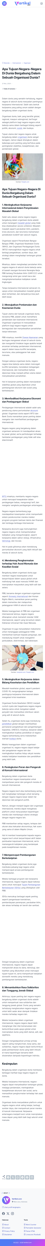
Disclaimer (8, 1234)
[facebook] (8, 1177)
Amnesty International (18, 596)
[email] (32, 1177)
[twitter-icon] (8, 1213)
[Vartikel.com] (22, 3)
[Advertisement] (22, 34)
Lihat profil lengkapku (12, 1207)
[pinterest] (27, 1177)
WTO (4, 496)
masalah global (24, 223)
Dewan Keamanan (30, 337)
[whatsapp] (18, 1177)
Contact (7, 1228)
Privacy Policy (9, 1231)
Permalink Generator (33, 1228)
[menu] (4, 3)
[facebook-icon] (3, 1213)
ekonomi (34, 410)
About (6, 1225)
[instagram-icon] (12, 1213)
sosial (19, 128)
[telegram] (22, 1177)
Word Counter (30, 1225)
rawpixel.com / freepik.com (25, 672)
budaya (12, 738)
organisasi (22, 137)
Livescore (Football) (33, 1234)
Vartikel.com (17, 1199)
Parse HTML (30, 1231)
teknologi (6, 541)
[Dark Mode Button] (41, 3)
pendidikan (7, 724)
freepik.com (25, 182)
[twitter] (13, 1177)
